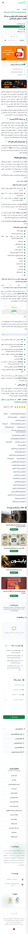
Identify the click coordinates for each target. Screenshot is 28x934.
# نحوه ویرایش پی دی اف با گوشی (18, 449)
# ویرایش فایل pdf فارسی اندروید (18, 492)
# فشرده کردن (9, 442)
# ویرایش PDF (11, 458)
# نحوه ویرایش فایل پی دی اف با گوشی (17, 455)
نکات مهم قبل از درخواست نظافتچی (14, 811)
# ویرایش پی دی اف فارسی (20, 475)
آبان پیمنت (14, 789)
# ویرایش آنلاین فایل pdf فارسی (19, 462)
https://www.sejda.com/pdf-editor (16, 288)
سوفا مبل (14, 780)
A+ (11, 36)
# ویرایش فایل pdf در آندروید (19, 485)
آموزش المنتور (14, 793)
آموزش (18, 9)
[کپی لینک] (5, 40)
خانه (23, 9)
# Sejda (6, 414)
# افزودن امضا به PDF (12, 417)
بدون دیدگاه (20, 32)
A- (16, 36)
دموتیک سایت (14, 819)
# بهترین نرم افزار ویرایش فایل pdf (18, 424)
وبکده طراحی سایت (14, 802)
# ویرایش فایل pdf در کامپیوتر (19, 488)
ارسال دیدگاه (15, 717)
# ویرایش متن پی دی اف (20, 498)
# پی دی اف (5, 424)
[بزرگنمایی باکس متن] (5, 700)
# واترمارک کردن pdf (21, 458)
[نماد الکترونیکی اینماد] (17, 900)
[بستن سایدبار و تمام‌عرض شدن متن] (4, 729)
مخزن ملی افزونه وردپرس (16, 734)
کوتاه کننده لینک (14, 815)
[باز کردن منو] (3, 2)
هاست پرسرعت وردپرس (17, 752)
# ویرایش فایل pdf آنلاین (20, 482)
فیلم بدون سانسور (14, 806)
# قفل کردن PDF (22, 445)
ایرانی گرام (14, 832)
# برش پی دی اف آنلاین (21, 420)
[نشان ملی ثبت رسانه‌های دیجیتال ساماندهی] (10, 900)
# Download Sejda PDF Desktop (18, 414)
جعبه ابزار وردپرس (18, 743)
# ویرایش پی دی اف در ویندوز (19, 472)
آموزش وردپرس (18, 739)
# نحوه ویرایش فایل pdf (20, 452)
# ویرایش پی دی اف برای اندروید (19, 465)
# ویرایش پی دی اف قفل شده (19, 478)
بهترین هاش (14, 824)
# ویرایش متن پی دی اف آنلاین (19, 501)
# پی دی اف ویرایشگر (9, 427)
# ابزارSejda (23, 417)
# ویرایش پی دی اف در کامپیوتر (19, 468)
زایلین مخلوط (14, 837)
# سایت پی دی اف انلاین (20, 442)
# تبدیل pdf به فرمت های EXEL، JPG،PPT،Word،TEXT (19, 431)
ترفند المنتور (14, 776)
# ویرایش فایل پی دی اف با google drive (17, 495)
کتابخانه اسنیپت (18, 747)
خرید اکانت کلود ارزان (14, 828)
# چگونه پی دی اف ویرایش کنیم (19, 435)
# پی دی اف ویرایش (21, 427)
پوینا (15, 919)
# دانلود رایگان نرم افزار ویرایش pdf (18, 439)
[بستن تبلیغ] (3, 82)
